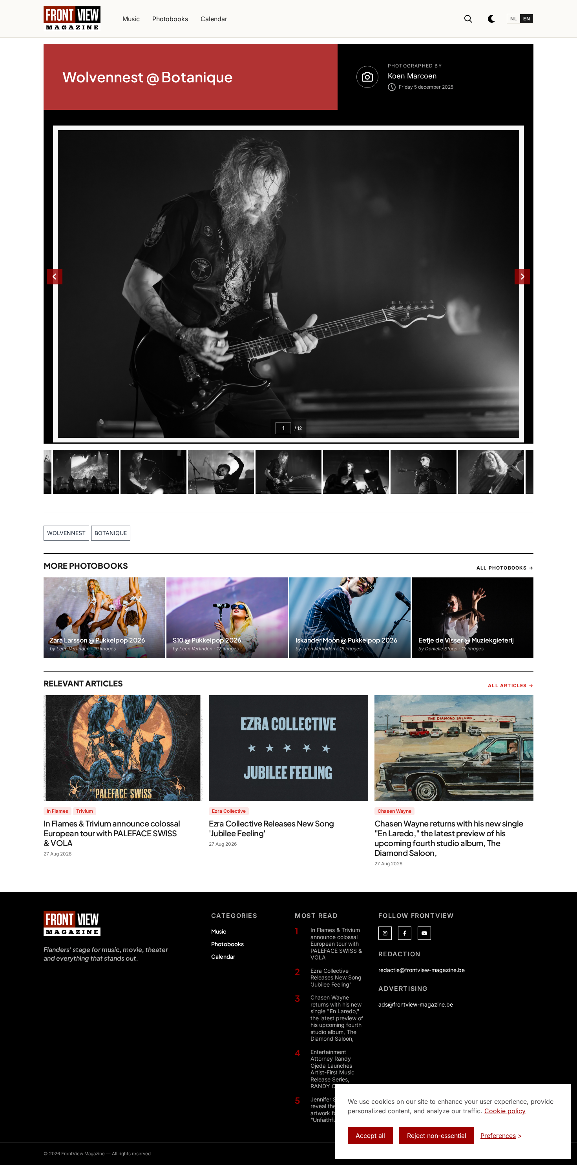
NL (513, 19)
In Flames (57, 811)
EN (526, 19)
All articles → (510, 685)
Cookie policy (505, 1111)
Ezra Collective (229, 811)
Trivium (84, 811)
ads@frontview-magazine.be (415, 1004)
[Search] (468, 19)
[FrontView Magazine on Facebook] (404, 933)
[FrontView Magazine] (72, 923)
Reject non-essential (436, 1136)
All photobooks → (505, 568)
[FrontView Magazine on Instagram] (385, 933)
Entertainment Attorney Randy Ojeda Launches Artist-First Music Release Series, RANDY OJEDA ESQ (336, 1069)
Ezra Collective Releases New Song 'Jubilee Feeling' (336, 977)
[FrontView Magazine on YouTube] (424, 933)
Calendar (223, 956)
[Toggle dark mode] (491, 19)
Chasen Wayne (394, 811)
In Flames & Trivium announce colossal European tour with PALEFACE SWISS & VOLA (336, 944)
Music (218, 931)
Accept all (370, 1136)
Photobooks (227, 943)
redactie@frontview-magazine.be (421, 970)
